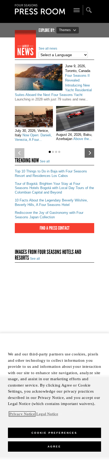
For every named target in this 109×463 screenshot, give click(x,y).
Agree (54, 446)
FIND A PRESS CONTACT (55, 228)
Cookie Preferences (54, 432)
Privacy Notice (22, 414)
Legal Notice (47, 414)
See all (45, 161)
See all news (48, 48)
